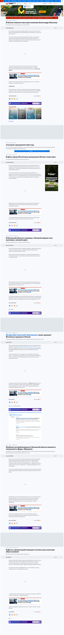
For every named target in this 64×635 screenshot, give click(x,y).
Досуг (11, 409)
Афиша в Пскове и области (17, 409)
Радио (45, 3)
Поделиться (55, 164)
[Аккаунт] (62, 1)
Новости (11, 17)
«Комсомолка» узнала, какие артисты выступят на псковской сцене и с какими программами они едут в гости (28, 441)
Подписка (55, 3)
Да (24, 6)
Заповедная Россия (42, 17)
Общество (10, 20)
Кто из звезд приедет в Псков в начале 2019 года (24, 439)
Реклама (50, 3)
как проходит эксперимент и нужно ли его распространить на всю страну (29, 78)
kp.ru (40, 224)
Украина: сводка (26, 17)
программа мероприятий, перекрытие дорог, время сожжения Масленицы (27, 422)
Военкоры (21, 17)
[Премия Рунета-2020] (19, 3)
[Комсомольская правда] (11, 3)
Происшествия (48, 17)
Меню (1, 1)
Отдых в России (35, 17)
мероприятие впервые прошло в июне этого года (30, 350)
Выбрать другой (28, 6)
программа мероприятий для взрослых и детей (28, 431)
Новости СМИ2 (11, 123)
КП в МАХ (31, 17)
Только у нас (16, 17)
